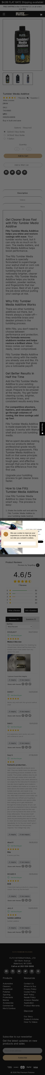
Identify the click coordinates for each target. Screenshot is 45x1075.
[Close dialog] (43, 522)
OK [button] (19, 543)
